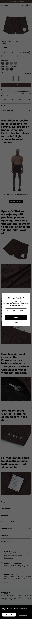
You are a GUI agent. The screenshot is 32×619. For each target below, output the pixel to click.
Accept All (9, 614)
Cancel (16, 322)
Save (16, 317)
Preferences (23, 615)
